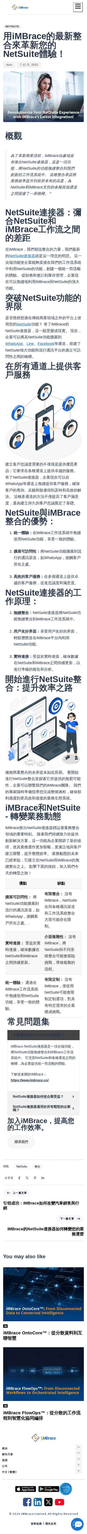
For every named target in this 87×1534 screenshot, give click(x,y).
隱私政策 (50, 1523)
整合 (37, 1166)
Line (30, 344)
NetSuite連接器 (22, 256)
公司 (5, 1466)
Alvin (9, 64)
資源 (5, 1460)
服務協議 (36, 1523)
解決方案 (7, 1454)
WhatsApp (14, 344)
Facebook (46, 344)
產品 (5, 1448)
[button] (78, 1447)
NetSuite (12, 26)
